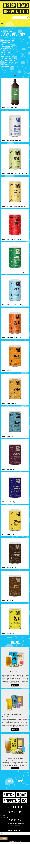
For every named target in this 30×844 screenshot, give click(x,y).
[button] (15, 23)
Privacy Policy (3, 815)
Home (2, 31)
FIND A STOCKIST (15, 781)
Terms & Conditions (4, 817)
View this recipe (15, 685)
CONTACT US (15, 819)
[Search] (27, 17)
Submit (4, 838)
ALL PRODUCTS (15, 807)
